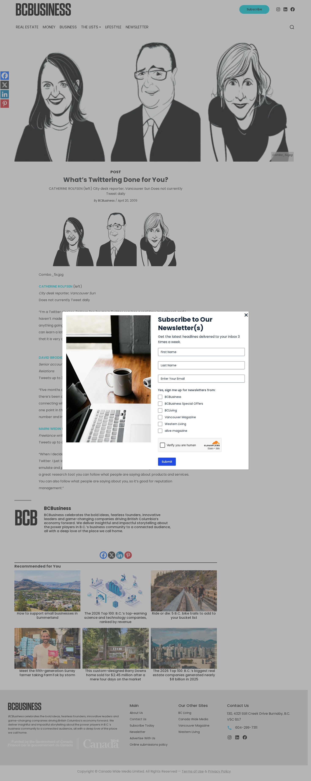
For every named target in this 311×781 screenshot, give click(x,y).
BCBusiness (173, 397)
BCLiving (171, 410)
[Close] (246, 315)
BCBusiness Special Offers (184, 404)
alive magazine (176, 431)
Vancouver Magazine (180, 417)
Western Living (175, 424)
